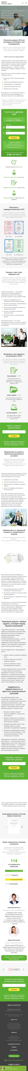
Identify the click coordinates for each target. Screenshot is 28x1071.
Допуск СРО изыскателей (14, 1026)
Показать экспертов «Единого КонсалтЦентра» (14, 958)
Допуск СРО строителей (14, 1023)
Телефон (8, 130)
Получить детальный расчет (15, 1060)
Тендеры (14, 1047)
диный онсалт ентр (6, 3)
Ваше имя (8, 124)
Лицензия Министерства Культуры (14, 1040)
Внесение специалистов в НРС (14, 1027)
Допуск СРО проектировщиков (14, 1024)
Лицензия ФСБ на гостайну (14, 1037)
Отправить (14, 138)
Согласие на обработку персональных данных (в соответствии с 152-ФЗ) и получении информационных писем (14, 443)
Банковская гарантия (14, 1044)
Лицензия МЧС (14, 1036)
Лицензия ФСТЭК (14, 1039)
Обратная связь (14, 1056)
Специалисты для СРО (14, 1028)
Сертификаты (14, 1050)
